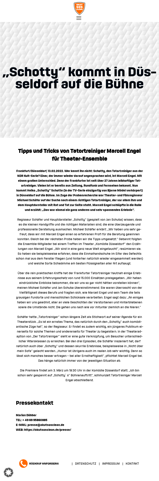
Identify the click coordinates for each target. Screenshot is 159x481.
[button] (8, 472)
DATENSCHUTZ (85, 464)
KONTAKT (132, 464)
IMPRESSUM (111, 464)
